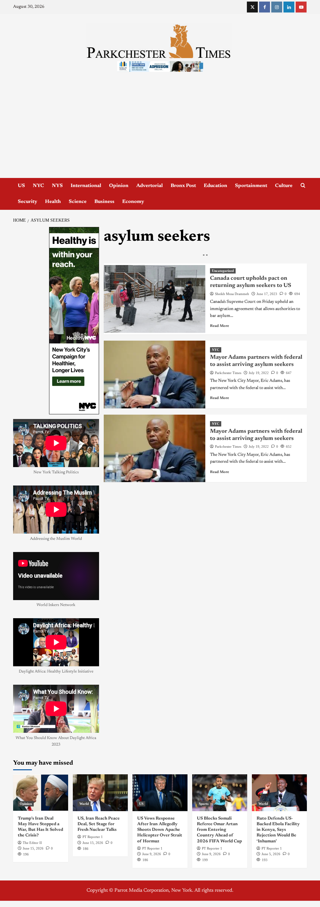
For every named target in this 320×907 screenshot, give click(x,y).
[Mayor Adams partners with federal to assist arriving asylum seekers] (154, 374)
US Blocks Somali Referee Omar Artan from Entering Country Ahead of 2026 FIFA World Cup (219, 830)
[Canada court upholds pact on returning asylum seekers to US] (154, 299)
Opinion (118, 185)
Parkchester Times (228, 373)
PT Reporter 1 (92, 837)
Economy (133, 201)
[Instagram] (276, 7)
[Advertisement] (160, 131)
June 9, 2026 (151, 854)
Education (215, 185)
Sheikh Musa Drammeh (232, 294)
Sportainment (251, 185)
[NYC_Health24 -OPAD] (74, 320)
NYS (57, 185)
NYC (38, 185)
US (21, 185)
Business (104, 201)
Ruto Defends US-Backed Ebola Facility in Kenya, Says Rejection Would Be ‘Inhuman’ (278, 830)
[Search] (303, 185)
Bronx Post (183, 185)
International (86, 185)
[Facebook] (264, 7)
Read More (219, 326)
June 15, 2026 (33, 848)
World (84, 804)
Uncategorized (223, 271)
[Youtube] (301, 7)
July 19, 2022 (259, 373)
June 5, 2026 (271, 854)
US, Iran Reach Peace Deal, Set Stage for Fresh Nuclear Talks (99, 824)
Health (53, 201)
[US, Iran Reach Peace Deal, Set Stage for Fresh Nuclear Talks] (100, 792)
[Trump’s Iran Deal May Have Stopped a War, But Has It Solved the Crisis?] (40, 792)
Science (78, 201)
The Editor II (32, 843)
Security (27, 201)
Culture (283, 185)
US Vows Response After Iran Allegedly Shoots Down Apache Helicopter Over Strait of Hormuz (159, 830)
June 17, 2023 (267, 294)
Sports (203, 804)
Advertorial (149, 185)
